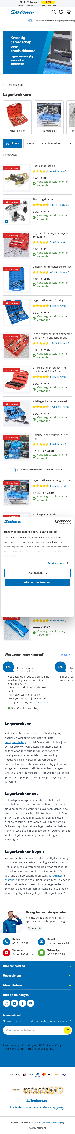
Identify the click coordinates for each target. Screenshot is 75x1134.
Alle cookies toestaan (37, 582)
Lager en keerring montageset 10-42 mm (51, 234)
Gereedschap (15, 84)
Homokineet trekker (45, 165)
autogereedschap (15, 742)
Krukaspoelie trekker (45, 514)
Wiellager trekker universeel (50, 401)
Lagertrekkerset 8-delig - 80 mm (52, 480)
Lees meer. (42, 702)
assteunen (11, 880)
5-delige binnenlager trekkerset (52, 266)
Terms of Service (35, 1048)
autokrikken (55, 875)
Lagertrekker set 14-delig (48, 300)
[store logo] (22, 12)
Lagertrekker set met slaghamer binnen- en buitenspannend (52, 335)
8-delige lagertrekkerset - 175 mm (50, 436)
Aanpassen (35, 572)
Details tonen (55, 563)
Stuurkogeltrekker (43, 199)
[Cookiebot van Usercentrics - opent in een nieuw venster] (55, 522)
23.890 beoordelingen (53, 1122)
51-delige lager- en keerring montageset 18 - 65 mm (50, 369)
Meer (64, 654)
